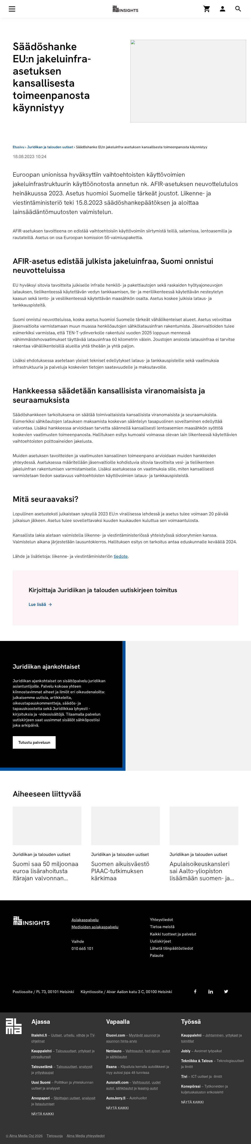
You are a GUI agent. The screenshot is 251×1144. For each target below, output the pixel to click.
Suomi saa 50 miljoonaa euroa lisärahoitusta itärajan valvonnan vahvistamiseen (45, 874)
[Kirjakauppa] (207, 9)
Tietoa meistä (162, 926)
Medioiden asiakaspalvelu (95, 927)
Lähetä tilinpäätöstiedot (171, 948)
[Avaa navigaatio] (12, 9)
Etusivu (18, 147)
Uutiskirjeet (160, 941)
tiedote (121, 556)
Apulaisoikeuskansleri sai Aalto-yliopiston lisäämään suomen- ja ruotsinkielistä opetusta (202, 874)
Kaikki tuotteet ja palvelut (173, 934)
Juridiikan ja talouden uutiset (50, 147)
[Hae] (222, 9)
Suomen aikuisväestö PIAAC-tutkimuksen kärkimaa (120, 871)
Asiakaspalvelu (85, 919)
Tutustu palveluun (34, 742)
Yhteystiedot (161, 919)
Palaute (156, 955)
